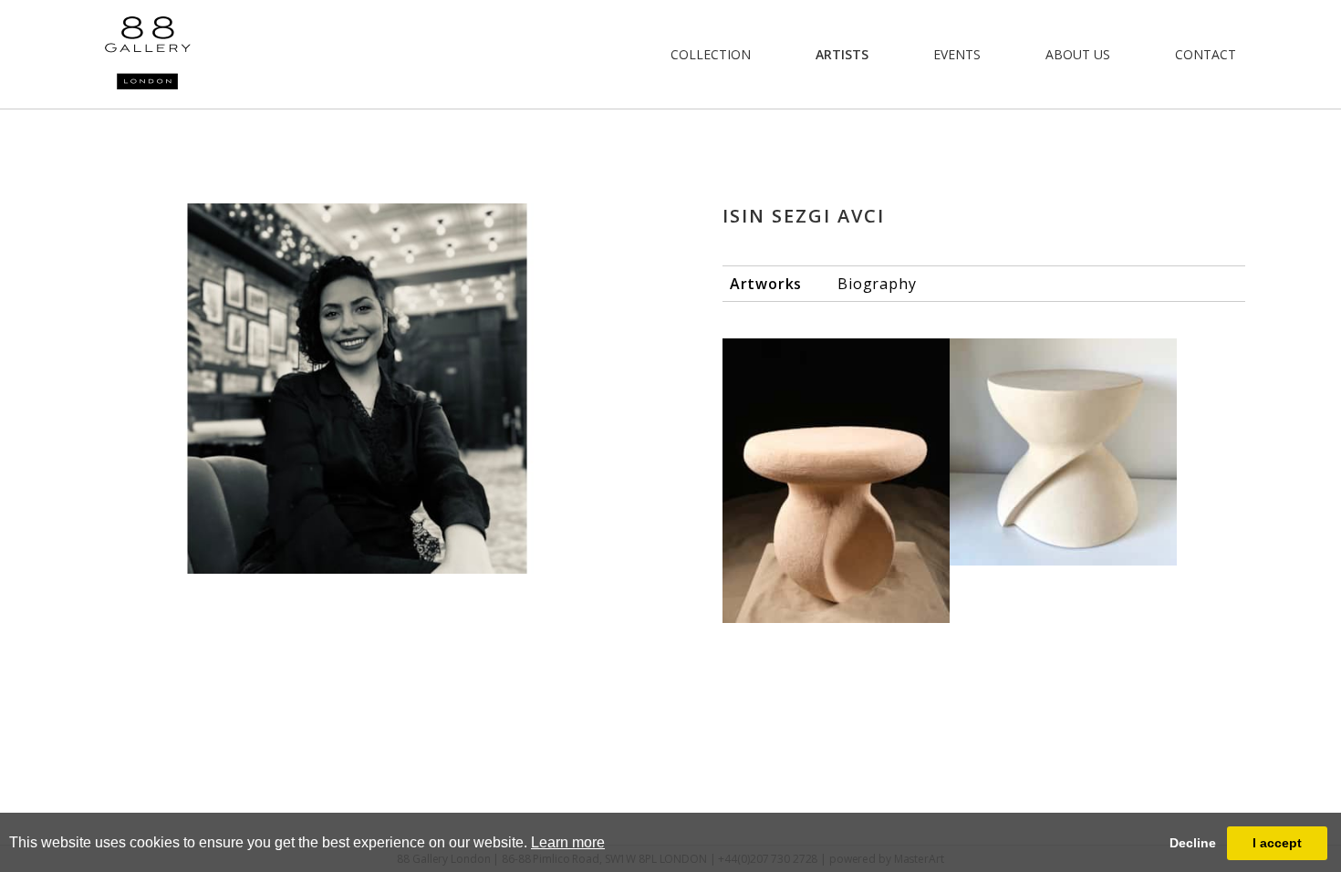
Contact (1205, 54)
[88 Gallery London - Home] (148, 54)
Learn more (568, 842)
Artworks (766, 283)
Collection (710, 54)
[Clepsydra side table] (836, 480)
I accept (1277, 843)
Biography (876, 283)
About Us (1077, 54)
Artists (842, 54)
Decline (1192, 843)
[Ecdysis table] (1063, 452)
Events (957, 54)
